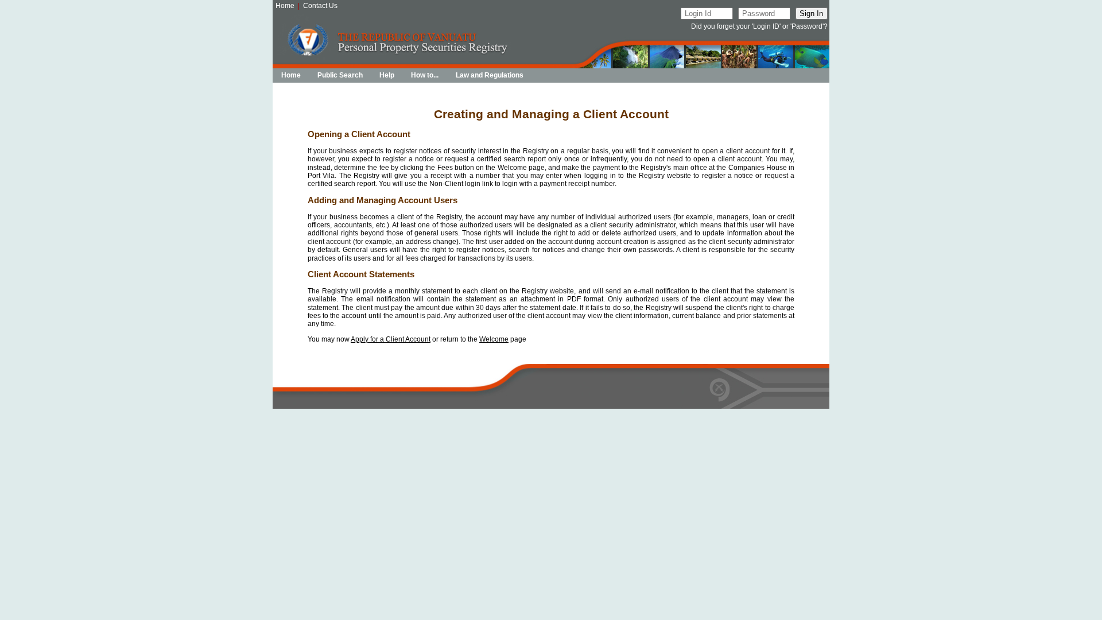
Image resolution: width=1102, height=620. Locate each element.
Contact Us (320, 6)
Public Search (340, 75)
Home (285, 6)
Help (386, 75)
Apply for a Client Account (390, 339)
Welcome (494, 339)
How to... (425, 75)
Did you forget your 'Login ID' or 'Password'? (759, 26)
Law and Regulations (489, 75)
